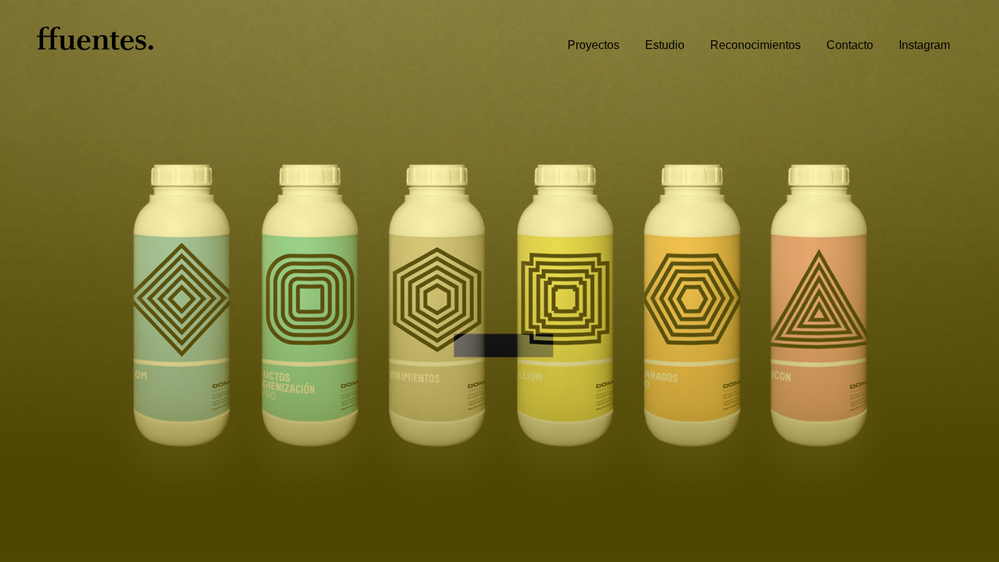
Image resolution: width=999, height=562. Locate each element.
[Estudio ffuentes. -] (95, 31)
